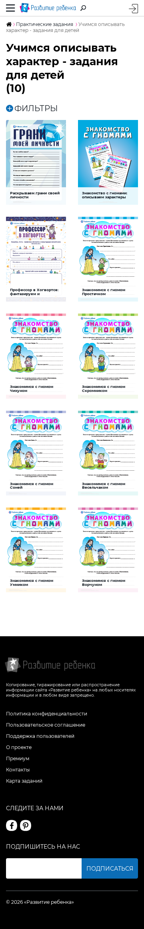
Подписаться (109, 868)
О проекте (19, 747)
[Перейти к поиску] (83, 8)
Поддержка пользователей (40, 736)
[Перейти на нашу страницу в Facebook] (11, 825)
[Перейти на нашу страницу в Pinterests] (25, 825)
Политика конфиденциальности (46, 714)
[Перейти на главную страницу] (48, 8)
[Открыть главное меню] (10, 8)
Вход (133, 8)
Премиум (17, 758)
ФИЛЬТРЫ (36, 108)
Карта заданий (24, 781)
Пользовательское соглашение (45, 725)
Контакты (18, 770)
